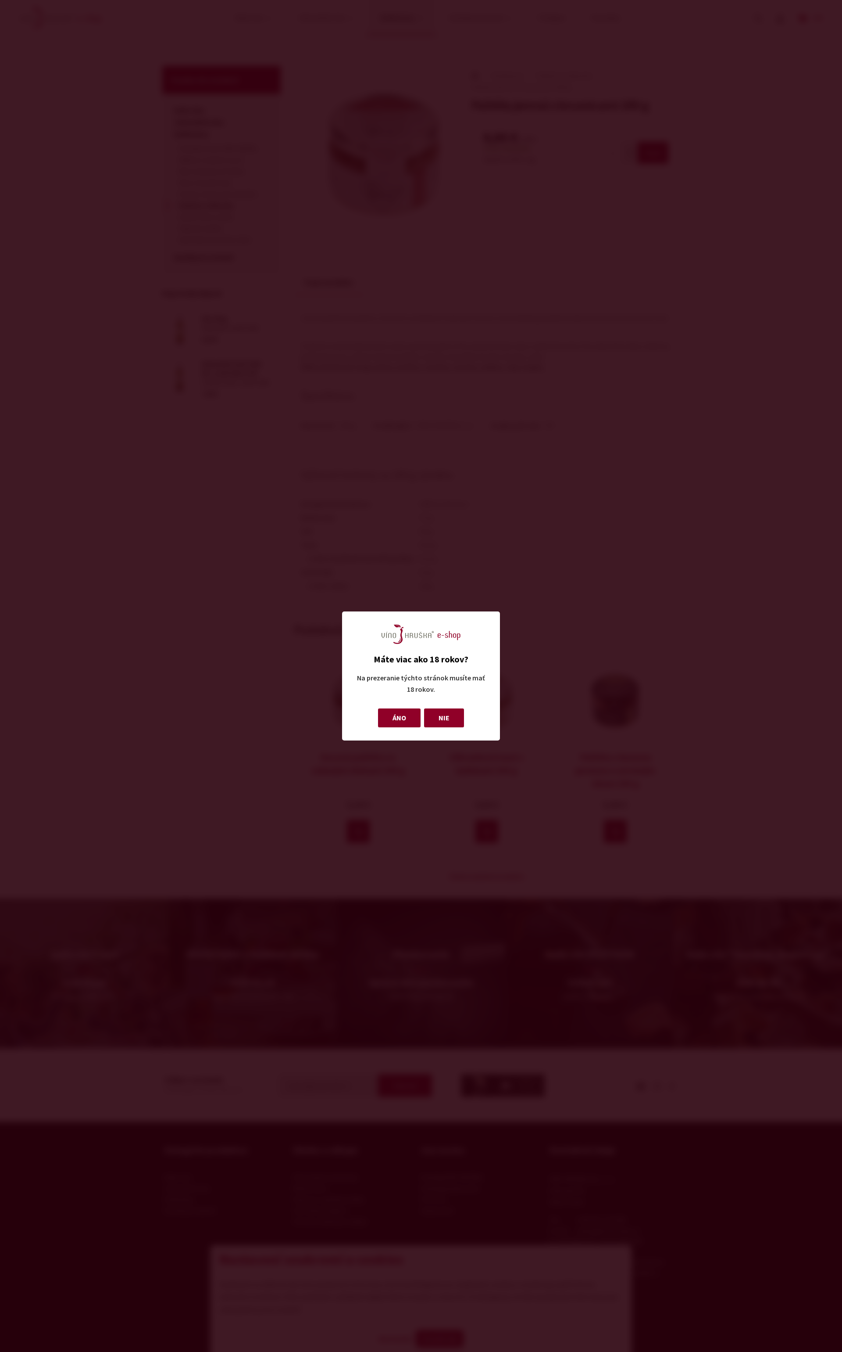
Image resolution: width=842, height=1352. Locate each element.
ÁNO (399, 717)
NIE (444, 717)
